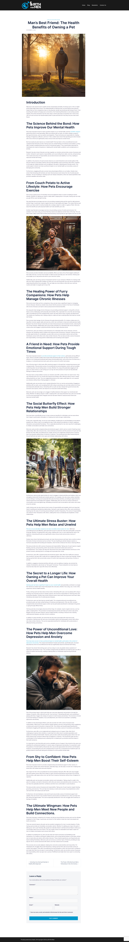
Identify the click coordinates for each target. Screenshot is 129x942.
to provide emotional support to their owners (53, 356)
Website (57, 905)
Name (31, 897)
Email (31, 905)
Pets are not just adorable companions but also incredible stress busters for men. (47, 529)
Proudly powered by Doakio (28, 939)
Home (83, 5)
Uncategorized (53, 19)
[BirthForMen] (31, 5)
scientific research (75, 131)
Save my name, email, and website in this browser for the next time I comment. (52, 912)
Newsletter (95, 5)
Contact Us (103, 5)
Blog (88, 5)
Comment (32, 884)
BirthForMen (51, 939)
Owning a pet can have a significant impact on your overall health (43, 585)
